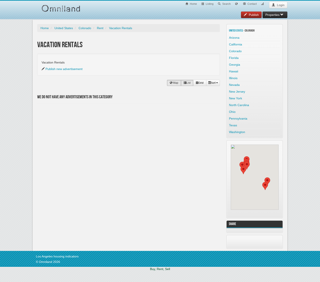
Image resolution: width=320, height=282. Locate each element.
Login (280, 5)
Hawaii (233, 71)
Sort (213, 82)
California (235, 44)
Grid (201, 82)
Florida (234, 58)
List (188, 82)
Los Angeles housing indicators (57, 256)
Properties (272, 15)
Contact (252, 3)
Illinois (233, 78)
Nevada (234, 85)
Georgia (234, 64)
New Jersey (237, 91)
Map (175, 82)
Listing (209, 3)
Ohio (232, 111)
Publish (253, 15)
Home (193, 3)
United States (63, 28)
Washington (237, 132)
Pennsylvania (238, 118)
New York (235, 98)
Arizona (234, 37)
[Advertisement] (67, 131)
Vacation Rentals (120, 28)
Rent (100, 28)
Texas (233, 125)
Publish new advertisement (64, 69)
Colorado (85, 28)
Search (226, 3)
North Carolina (239, 105)
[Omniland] (61, 6)
